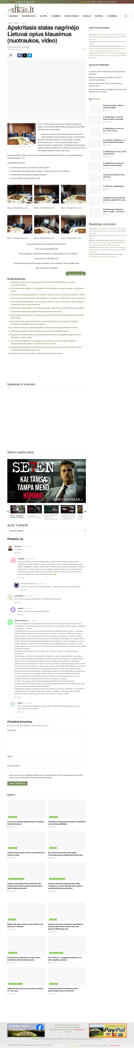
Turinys (106, 2)
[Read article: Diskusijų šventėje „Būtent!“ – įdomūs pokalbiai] (95, 108)
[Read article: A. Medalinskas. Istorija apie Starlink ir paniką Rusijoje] (95, 166)
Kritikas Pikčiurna (21, 620)
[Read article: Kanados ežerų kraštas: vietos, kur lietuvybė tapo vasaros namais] (26, 840)
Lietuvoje (23, 23)
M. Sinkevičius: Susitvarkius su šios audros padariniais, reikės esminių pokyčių (23, 958)
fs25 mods (42, 1039)
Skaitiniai (99, 16)
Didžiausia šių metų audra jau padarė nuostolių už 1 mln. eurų (25, 989)
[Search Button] (126, 16)
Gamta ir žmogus (72, 16)
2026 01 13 (107, 203)
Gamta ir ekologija (16, 879)
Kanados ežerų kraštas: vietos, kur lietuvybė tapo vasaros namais (26, 853)
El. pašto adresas (14, 766)
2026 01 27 (107, 189)
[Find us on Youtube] (13, 2)
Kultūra (43, 16)
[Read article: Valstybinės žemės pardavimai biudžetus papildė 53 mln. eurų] (95, 201)
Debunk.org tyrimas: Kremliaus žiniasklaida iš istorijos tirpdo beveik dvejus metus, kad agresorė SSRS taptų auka (65, 926)
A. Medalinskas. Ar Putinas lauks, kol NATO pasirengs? (113, 118)
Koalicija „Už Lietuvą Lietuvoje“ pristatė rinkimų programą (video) (37, 353)
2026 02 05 (107, 168)
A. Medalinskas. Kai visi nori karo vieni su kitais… (113, 129)
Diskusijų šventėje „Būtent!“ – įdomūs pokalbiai (114, 106)
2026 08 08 (107, 122)
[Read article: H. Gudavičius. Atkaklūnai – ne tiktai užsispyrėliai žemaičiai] (95, 143)
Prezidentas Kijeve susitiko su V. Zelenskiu (103, 257)
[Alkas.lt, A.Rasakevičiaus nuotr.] (21, 134)
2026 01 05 (107, 214)
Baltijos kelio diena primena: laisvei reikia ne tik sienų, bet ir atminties (25, 925)
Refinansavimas (52, 1039)
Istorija (12, 919)
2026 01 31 (107, 180)
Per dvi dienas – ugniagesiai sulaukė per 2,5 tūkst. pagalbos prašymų (64, 958)
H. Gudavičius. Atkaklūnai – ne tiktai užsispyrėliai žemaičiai (114, 141)
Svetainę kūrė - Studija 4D (44, 1045)
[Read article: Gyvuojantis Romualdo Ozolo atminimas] (95, 178)
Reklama (100, 2)
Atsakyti (18, 552)
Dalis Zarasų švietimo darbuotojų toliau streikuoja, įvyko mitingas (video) (39, 331)
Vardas (10, 756)
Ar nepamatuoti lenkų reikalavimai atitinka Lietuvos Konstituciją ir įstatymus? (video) (44, 327)
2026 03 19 (107, 133)
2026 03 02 (107, 156)
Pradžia (9, 23)
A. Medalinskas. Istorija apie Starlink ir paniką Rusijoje (113, 164)
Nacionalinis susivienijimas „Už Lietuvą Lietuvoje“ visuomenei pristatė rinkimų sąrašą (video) (48, 308)
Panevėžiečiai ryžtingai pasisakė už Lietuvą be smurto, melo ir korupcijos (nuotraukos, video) (48, 294)
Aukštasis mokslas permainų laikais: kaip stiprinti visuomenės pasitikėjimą (67, 822)
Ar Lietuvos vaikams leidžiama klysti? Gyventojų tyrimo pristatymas (25, 822)
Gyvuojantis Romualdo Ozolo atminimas (114, 176)
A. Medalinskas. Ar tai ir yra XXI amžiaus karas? (114, 152)
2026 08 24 (52, 932)
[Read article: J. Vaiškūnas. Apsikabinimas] (95, 189)
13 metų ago (27, 546)
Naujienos (13, 16)
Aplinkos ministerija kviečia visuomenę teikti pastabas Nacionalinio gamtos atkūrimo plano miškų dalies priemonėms (24, 885)
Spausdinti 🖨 (75, 275)
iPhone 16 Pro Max (65, 1039)
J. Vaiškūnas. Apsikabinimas (113, 186)
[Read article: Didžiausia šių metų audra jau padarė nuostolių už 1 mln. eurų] (26, 976)
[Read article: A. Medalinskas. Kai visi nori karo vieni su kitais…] (95, 131)
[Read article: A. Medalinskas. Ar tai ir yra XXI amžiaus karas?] (95, 154)
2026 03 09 (107, 145)
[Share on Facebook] (19, 55)
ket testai (35, 1039)
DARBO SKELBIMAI (95, 1039)
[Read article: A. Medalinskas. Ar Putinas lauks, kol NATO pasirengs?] (95, 120)
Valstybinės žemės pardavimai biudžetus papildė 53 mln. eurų (114, 199)
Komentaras (12, 730)
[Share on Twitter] (24, 55)
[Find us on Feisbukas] (7, 2)
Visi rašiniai (112, 16)
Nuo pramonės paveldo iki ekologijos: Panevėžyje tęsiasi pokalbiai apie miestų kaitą (65, 853)
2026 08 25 (12, 827)
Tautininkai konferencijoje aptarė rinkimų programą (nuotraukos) (36, 311)
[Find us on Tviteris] (10, 2)
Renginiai (94, 2)
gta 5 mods (84, 1039)
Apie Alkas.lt (113, 2)
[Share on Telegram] (29, 55)
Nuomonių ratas (28, 16)
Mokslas (87, 16)
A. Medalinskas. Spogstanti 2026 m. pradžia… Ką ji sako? (114, 210)
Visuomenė (55, 16)
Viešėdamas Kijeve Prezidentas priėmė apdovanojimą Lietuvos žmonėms (63, 989)
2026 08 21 (107, 110)
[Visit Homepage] (20, 8)
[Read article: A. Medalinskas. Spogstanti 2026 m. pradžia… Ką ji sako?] (95, 212)
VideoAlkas (60, 1030)
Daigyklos (76, 1039)
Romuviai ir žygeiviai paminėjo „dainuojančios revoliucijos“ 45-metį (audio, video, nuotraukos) (48, 298)
